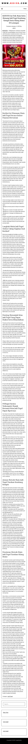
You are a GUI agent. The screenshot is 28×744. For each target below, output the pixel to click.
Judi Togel (10, 696)
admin (14, 28)
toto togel (5, 721)
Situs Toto (5, 712)
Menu (25, 8)
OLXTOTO (19, 740)
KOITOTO (5, 30)
